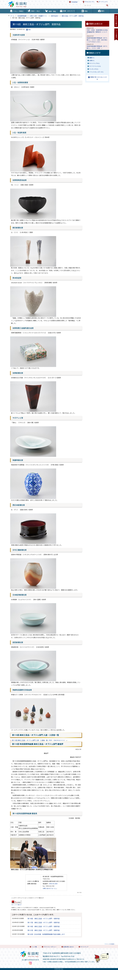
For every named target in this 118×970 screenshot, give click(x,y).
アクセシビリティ (90, 2)
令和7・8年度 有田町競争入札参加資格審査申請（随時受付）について (97, 31)
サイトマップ (84, 947)
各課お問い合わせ (68, 947)
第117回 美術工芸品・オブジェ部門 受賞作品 (44, 922)
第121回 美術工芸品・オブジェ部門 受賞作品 (44, 930)
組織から (91, 58)
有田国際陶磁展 (21, 16)
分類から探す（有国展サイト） (39, 16)
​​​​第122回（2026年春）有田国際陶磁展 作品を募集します (46, 934)
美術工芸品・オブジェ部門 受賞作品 (73, 16)
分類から (91, 60)
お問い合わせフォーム (49, 888)
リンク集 (34, 947)
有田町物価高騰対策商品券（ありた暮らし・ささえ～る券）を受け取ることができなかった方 (97, 40)
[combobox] (95, 5)
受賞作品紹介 (55, 16)
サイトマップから (94, 63)
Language (74, 2)
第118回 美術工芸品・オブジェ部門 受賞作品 (44, 919)
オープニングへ (103, 2)
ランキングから (93, 69)
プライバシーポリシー (50, 947)
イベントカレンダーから (96, 72)
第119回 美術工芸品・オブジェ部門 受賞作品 (44, 926)
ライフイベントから (95, 66)
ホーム (12, 16)
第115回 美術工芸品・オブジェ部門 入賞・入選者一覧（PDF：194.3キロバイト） (39, 740)
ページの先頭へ (110, 944)
